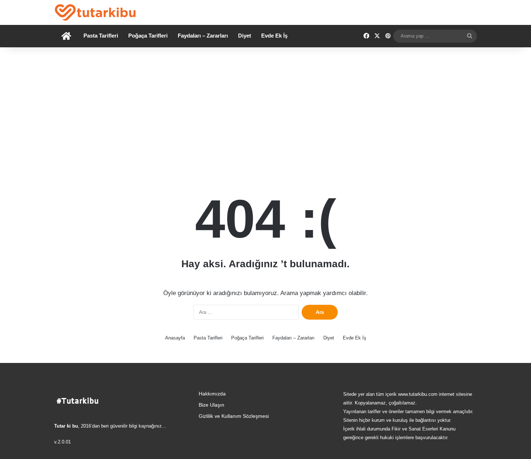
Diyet (244, 36)
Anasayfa (175, 338)
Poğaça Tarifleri (148, 36)
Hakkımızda (212, 394)
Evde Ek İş (274, 36)
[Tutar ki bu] (95, 12)
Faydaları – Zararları (203, 36)
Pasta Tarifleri (100, 36)
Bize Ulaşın (211, 405)
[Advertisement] (265, 108)
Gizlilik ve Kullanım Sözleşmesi (234, 416)
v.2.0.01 (62, 442)
